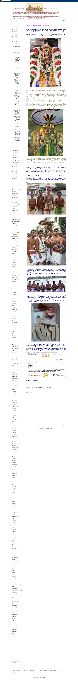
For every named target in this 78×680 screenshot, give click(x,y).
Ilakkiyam (14, 242)
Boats (13, 565)
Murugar (13, 499)
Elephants (14, 251)
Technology (14, 378)
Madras (13, 460)
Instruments (14, 449)
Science (13, 281)
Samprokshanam (15, 597)
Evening (13, 572)
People (13, 225)
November (16, 46)
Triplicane (42, 389)
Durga (13, 529)
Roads (13, 505)
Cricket (13, 415)
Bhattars (13, 469)
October (16, 147)
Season (13, 288)
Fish (13, 492)
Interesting (30, 389)
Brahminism (14, 406)
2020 (14, 39)
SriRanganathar (14, 322)
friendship (14, 629)
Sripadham (14, 423)
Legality (13, 385)
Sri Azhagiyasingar (15, 221)
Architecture (14, 294)
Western (13, 620)
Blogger (44, 677)
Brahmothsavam (15, 346)
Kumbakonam (14, 473)
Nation (13, 372)
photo (13, 555)
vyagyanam (14, 357)
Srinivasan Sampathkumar (33, 387)
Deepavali (14, 391)
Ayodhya (13, 522)
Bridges (13, 488)
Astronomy (14, 318)
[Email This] (46, 387)
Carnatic (13, 260)
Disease (13, 234)
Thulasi (13, 616)
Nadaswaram (14, 370)
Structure (13, 607)
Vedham (13, 430)
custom (13, 627)
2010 (14, 176)
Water (13, 367)
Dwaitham (14, 436)
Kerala (13, 329)
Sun (13, 333)
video (13, 217)
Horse (13, 307)
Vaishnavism (14, 298)
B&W (13, 563)
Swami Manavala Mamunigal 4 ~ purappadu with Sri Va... (17, 128)
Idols (13, 337)
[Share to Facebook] (49, 387)
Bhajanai (13, 486)
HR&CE (13, 578)
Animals (13, 335)
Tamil (13, 240)
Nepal (13, 501)
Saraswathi (14, 599)
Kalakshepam (14, 232)
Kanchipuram (14, 376)
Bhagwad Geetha (15, 484)
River (13, 350)
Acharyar (13, 200)
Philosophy (14, 538)
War (13, 413)
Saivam (13, 249)
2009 (14, 178)
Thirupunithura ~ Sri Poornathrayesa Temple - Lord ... (17, 133)
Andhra (13, 344)
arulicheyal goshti (15, 245)
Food (13, 393)
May (15, 155)
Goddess (13, 574)
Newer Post (28, 425)
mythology (14, 445)
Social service (14, 546)
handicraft (14, 631)
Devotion (13, 324)
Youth (13, 622)
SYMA (13, 479)
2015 (14, 168)
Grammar (13, 576)
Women (13, 426)
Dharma (13, 568)
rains (13, 383)
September (16, 148)
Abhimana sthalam (15, 219)
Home (46, 425)
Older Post (63, 425)
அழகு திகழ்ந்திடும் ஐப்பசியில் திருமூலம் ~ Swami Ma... (17, 81)
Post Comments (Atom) (48, 428)
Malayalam (14, 439)
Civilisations (14, 525)
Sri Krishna (14, 236)
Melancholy (14, 348)
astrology (13, 623)
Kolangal (13, 314)
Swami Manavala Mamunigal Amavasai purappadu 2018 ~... (17, 112)
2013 (14, 171)
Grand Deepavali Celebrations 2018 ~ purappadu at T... (17, 118)
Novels (13, 462)
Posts (13, 660)
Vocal (13, 514)
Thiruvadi (14, 510)
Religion (13, 262)
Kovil (13, 191)
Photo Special (14, 195)
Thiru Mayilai (14, 309)
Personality (14, 275)
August (16, 150)
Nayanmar (14, 588)
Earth (13, 570)
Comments (14, 662)
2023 (14, 34)
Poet (13, 542)
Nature (13, 586)
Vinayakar (14, 411)
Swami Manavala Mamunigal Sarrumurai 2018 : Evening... (17, 75)
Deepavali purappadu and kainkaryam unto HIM (17, 124)
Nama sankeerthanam (16, 584)
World (13, 270)
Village (13, 481)
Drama (13, 490)
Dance (13, 417)
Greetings (13, 535)
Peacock (13, 477)
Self (13, 421)
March (16, 159)
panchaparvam (14, 516)
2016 (14, 166)
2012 (14, 173)
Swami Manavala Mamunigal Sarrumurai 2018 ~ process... (17, 87)
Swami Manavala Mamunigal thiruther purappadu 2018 (17, 102)
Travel (13, 264)
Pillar (13, 540)
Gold (13, 471)
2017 (14, 164)
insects (13, 633)
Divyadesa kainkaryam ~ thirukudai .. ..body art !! (17, 97)
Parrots (13, 441)
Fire (13, 533)
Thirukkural (14, 612)
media (13, 638)
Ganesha (13, 428)
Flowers (13, 247)
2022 (14, 36)
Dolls (13, 361)
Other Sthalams (14, 301)
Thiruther (13, 238)
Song (13, 603)
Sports (13, 466)
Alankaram (14, 214)
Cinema (13, 268)
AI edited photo (15, 447)
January (16, 162)
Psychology (14, 594)
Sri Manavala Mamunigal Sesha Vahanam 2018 (17, 143)
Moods (13, 537)
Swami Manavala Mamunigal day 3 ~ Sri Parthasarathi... (17, 139)
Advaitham (14, 456)
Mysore (13, 475)
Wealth (13, 618)
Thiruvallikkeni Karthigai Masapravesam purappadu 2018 (17, 59)
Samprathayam (14, 595)
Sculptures (14, 464)
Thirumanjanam (15, 326)
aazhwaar (13, 197)
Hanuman (13, 273)
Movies (13, 408)
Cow (13, 290)
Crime (13, 352)
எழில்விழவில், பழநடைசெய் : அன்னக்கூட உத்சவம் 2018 (17, 107)
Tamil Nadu (14, 548)
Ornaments (14, 363)
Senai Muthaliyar (15, 601)
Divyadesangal (14, 204)
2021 (14, 38)
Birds (13, 311)
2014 (14, 169)
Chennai (13, 434)
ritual (13, 518)
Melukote (13, 354)
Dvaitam (13, 531)
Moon (13, 303)
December (16, 44)
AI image (13, 559)
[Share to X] (48, 387)
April (16, 157)
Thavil (13, 610)
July (15, 152)
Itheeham (34, 389)
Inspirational (14, 582)
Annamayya (14, 561)
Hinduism (14, 230)
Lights (13, 331)
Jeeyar (13, 395)
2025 (14, 31)
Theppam (13, 277)
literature (13, 266)
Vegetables (14, 512)
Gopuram (13, 271)
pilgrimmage (14, 557)
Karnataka (14, 359)
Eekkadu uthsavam (15, 438)
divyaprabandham (15, 189)
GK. (13, 286)
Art (12, 404)
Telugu (13, 443)
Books (13, 432)
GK (12, 215)
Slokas (13, 365)
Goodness (13, 253)
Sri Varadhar (14, 279)
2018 (14, 43)
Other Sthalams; (15, 283)
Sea (12, 342)
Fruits (13, 494)
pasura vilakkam (15, 482)
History (13, 212)
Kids (13, 320)
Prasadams (14, 592)
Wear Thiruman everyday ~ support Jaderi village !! (17, 54)
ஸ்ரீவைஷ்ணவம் (47, 389)
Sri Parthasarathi (15, 199)
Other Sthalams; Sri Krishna (17, 590)
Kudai (13, 316)
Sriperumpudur (14, 605)
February (16, 160)
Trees (13, 410)
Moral (13, 497)
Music (13, 255)
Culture (13, 527)
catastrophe (14, 625)
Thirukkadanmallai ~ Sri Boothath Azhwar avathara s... (17, 65)
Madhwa (13, 398)
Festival (13, 202)
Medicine (13, 374)
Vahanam (13, 206)
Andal (13, 227)
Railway (13, 503)
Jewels (13, 339)
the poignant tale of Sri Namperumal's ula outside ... (17, 70)
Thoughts (13, 210)
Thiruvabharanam (15, 550)
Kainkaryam (38, 389)
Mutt (13, 387)
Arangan (13, 520)
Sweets (13, 509)
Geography (14, 458)
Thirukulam (14, 296)
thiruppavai (14, 389)
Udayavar (13, 258)
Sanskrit (13, 305)
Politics (13, 382)
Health (13, 419)
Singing (13, 402)
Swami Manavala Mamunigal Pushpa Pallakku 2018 (17, 92)
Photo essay (14, 193)
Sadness (13, 544)
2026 (14, 29)
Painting (13, 400)
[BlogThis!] (47, 387)
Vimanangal (14, 451)
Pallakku (13, 292)
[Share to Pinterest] (50, 387)
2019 (14, 41)
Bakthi (13, 380)
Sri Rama (13, 243)
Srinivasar (14, 507)
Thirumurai (14, 614)
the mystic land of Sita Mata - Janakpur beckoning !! (17, 49)
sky (12, 454)
